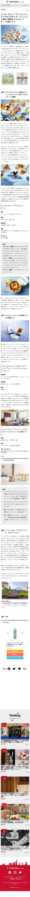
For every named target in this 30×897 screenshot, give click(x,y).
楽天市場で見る (15, 654)
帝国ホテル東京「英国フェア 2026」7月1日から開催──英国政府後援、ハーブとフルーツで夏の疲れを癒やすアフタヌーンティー (15, 767)
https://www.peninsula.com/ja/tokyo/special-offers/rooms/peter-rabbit (15, 459)
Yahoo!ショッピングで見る (15, 658)
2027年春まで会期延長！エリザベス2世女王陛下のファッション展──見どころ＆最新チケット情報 (15, 795)
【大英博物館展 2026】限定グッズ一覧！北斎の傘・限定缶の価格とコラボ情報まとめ (15, 741)
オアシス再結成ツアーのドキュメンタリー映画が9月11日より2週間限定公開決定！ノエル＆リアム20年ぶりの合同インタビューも (15, 848)
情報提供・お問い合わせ (16, 879)
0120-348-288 (19, 451)
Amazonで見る (15, 651)
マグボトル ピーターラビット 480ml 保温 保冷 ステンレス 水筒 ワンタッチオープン (14, 644)
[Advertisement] (15, 690)
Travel (8, 4)
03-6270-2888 (4, 238)
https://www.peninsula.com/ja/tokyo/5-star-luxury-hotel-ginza (16, 621)
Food (6, 4)
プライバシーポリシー (20, 877)
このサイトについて (9, 877)
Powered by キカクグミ (15, 887)
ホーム (2, 4)
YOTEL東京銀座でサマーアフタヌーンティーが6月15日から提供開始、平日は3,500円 (14, 822)
